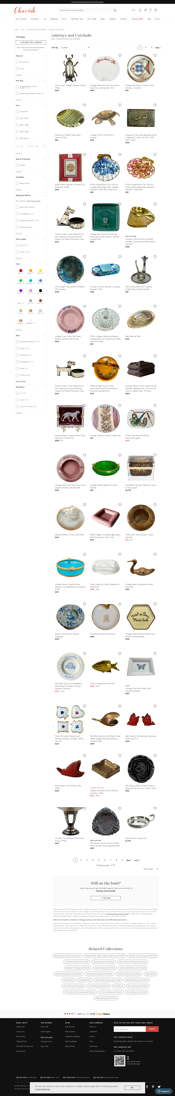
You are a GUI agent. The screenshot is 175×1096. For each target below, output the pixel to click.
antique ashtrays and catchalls (118, 914)
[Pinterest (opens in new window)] (153, 1086)
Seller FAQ (44, 1046)
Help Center (20, 1027)
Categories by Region (72, 1036)
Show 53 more (21, 381)
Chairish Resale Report (97, 1051)
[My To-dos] (140, 10)
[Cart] (155, 10)
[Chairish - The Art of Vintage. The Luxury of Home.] (25, 10)
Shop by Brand (70, 1032)
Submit (152, 1029)
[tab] (31, 62)
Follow (106, 898)
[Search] (115, 10)
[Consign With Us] (145, 10)
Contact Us (20, 1032)
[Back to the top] (170, 1082)
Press (91, 1041)
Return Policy (20, 1036)
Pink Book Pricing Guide (24, 1046)
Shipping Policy (21, 1041)
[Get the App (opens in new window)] (120, 1061)
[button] (150, 10)
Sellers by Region (71, 1041)
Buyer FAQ (44, 1027)
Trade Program (46, 1032)
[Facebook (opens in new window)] (147, 1086)
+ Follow (31, 42)
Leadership (93, 1032)
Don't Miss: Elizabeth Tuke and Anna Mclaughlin (87, 2)
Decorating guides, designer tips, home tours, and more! (133, 1041)
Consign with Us (46, 1041)
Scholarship (93, 1046)
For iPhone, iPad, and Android (124, 1051)
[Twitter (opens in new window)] (159, 1086)
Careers (92, 1036)
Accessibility (20, 1051)
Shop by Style (70, 1027)
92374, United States (33, 201)
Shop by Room (70, 1046)
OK (132, 1088)
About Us (92, 1027)
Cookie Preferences (42, 1089)
